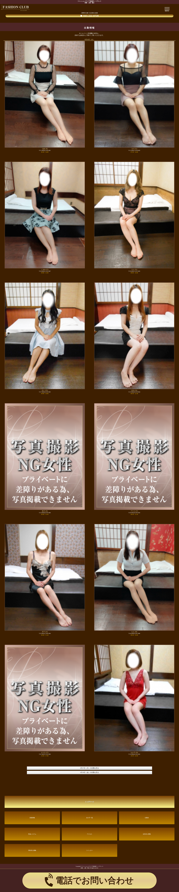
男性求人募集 (32, 850)
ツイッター (89, 850)
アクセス (89, 834)
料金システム (32, 834)
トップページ (89, 802)
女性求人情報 (147, 834)
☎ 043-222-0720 (89, 16)
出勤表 (147, 817)
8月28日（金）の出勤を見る (89, 772)
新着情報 (32, 817)
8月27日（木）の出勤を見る (89, 768)
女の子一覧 (89, 817)
